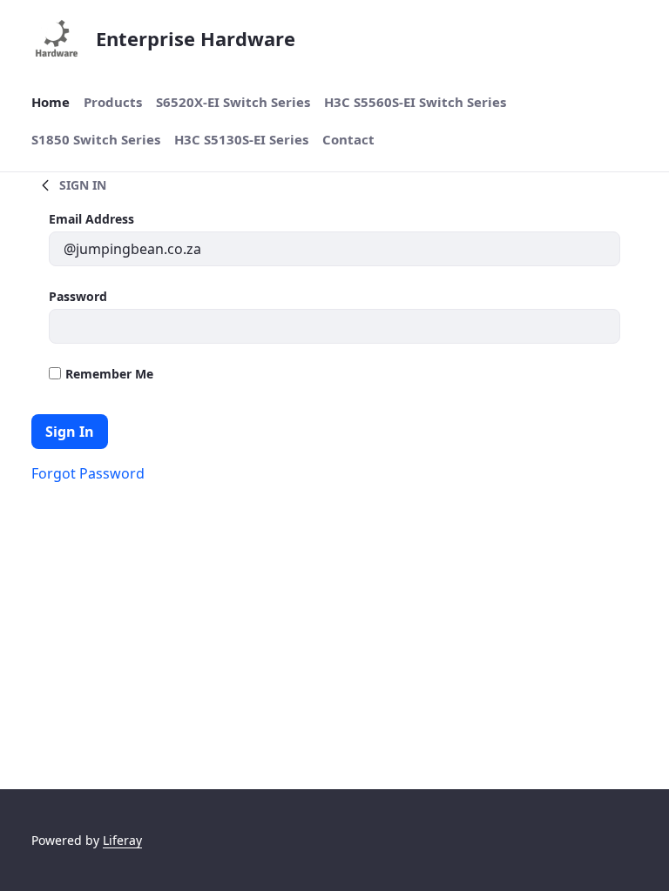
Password (78, 296)
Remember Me (109, 373)
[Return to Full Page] (45, 184)
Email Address (91, 219)
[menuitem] (50, 102)
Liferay (122, 840)
